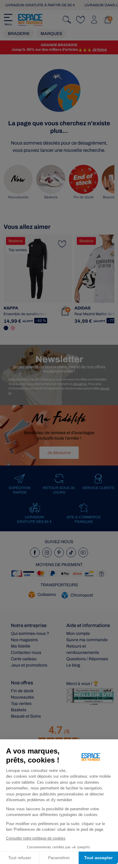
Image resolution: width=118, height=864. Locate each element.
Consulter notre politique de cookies (35, 838)
